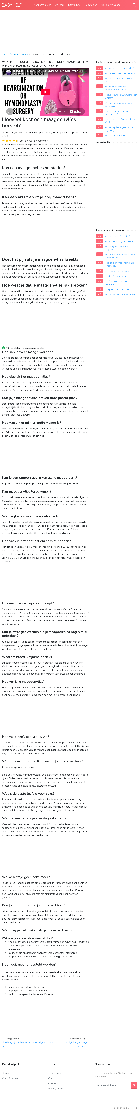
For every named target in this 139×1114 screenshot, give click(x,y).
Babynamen (91, 5)
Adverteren (54, 1073)
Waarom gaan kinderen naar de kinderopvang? (120, 256)
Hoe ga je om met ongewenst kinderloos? (119, 264)
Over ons (53, 1083)
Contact (52, 1078)
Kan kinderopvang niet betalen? (120, 241)
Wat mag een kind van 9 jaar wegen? (118, 248)
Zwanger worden (42, 5)
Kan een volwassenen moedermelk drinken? (115, 88)
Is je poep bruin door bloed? (118, 289)
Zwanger (59, 5)
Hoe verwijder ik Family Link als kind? (120, 121)
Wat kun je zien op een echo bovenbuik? (118, 104)
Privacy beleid (56, 1088)
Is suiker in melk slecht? (116, 276)
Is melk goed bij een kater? (118, 271)
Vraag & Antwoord (110, 5)
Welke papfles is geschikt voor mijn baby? (120, 129)
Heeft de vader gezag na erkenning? (117, 283)
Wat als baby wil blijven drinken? (121, 294)
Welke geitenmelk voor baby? (119, 68)
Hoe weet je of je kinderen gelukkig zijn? (117, 113)
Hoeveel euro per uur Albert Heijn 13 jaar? (121, 96)
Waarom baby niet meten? (117, 236)
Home (5, 54)
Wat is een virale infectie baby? (120, 73)
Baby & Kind (74, 5)
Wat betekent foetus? (116, 135)
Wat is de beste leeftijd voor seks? (118, 80)
